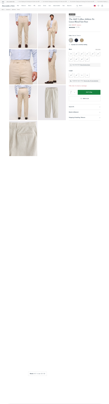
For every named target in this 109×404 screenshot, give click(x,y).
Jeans (39, 5)
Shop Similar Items (85, 65)
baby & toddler (56, 5)
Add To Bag (89, 92)
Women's (24, 5)
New (18, 5)
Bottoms (14, 9)
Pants (18, 9)
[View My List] (98, 5)
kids (50, 5)
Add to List (86, 98)
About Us (69, 5)
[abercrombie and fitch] (8, 5)
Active (44, 5)
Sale (64, 5)
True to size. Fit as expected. (91, 81)
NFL (34, 5)
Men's (29, 5)
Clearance (8, 9)
